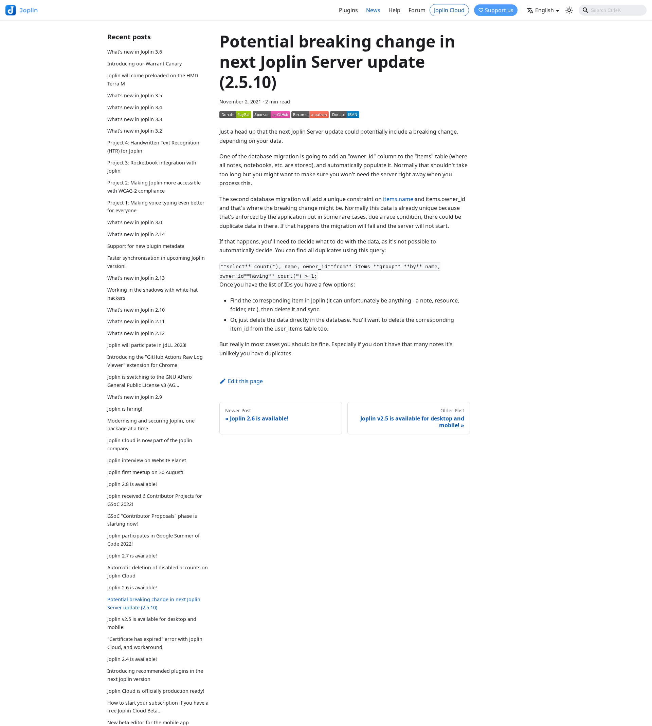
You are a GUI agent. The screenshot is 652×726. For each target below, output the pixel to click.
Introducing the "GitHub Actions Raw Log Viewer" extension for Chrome (155, 361)
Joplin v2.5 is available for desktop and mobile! (151, 623)
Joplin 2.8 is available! (132, 484)
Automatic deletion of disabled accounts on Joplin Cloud (157, 571)
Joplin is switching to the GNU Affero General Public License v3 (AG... (149, 381)
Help (394, 10)
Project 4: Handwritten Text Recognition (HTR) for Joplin (153, 146)
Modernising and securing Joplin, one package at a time (151, 424)
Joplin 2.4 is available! (132, 659)
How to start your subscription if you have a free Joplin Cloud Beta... (158, 707)
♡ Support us (495, 10)
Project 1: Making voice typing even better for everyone (155, 206)
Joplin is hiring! (124, 409)
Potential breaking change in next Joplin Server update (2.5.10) (153, 603)
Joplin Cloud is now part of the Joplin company (149, 444)
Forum (417, 10)
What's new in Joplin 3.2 (134, 130)
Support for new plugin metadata (145, 246)
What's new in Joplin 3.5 (134, 95)
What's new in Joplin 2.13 (136, 278)
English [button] (544, 10)
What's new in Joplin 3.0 (134, 222)
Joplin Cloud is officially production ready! (155, 691)
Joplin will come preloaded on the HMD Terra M (152, 79)
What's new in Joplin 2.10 (136, 310)
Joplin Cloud (449, 10)
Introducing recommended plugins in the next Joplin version (155, 675)
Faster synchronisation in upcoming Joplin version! (156, 262)
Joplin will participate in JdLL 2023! (146, 345)
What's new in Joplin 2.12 (136, 333)
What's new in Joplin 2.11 (136, 321)
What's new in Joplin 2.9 (134, 397)
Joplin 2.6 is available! (132, 587)
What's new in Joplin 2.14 (136, 234)
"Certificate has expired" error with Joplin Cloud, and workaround (154, 643)
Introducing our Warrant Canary (144, 63)
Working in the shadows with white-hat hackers (152, 294)
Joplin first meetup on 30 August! (145, 472)
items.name (398, 199)
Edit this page (245, 381)
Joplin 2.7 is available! (132, 555)
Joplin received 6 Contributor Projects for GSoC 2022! (154, 500)
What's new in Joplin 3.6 (134, 51)
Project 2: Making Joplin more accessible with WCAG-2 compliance (154, 186)
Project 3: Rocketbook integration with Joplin (151, 166)
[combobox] (613, 10)
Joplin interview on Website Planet (146, 460)
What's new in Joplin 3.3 (134, 119)
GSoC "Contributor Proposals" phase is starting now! (152, 520)
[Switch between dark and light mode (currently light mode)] (569, 10)
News (373, 10)
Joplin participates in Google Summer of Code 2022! (153, 539)
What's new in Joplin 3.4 (134, 107)
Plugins (348, 10)
